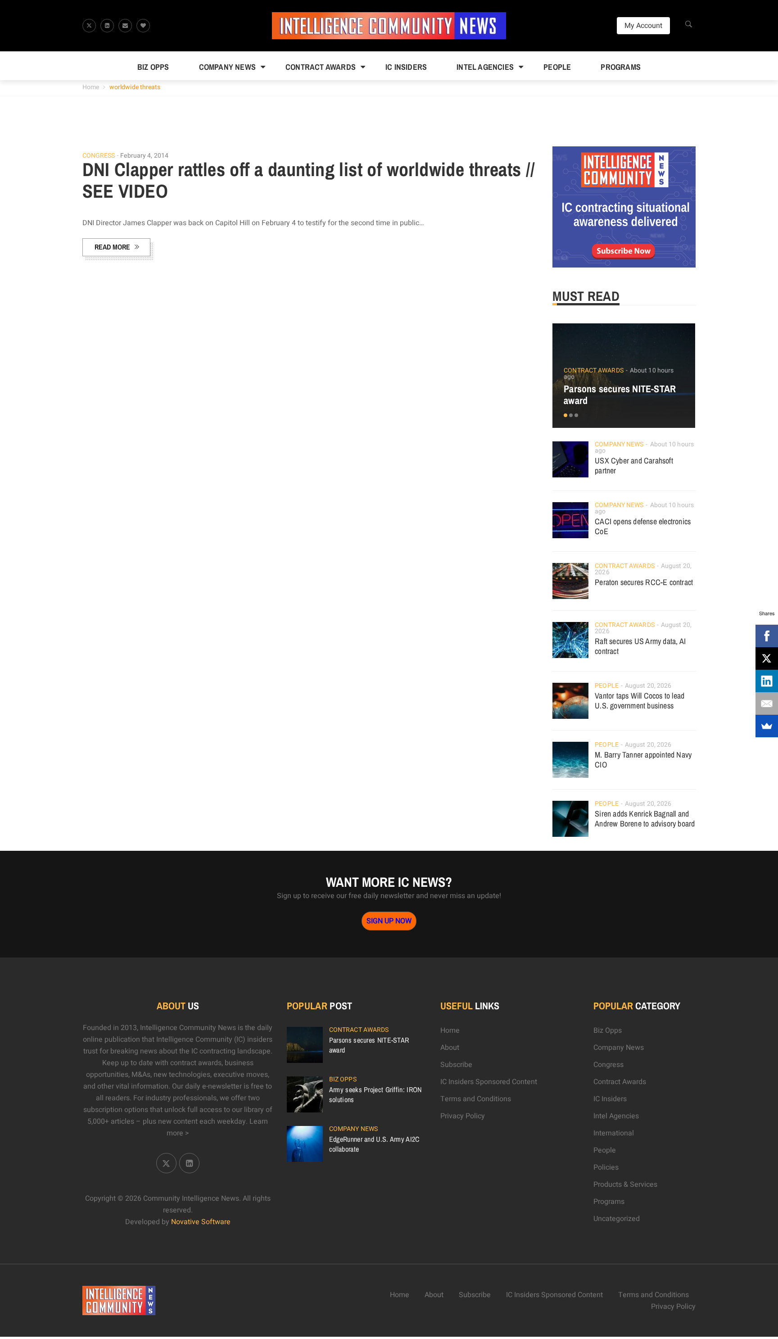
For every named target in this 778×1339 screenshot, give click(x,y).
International (613, 1133)
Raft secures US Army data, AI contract (640, 646)
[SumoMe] (766, 726)
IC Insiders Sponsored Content (488, 1081)
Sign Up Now (389, 921)
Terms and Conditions (475, 1099)
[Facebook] (766, 636)
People (557, 67)
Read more (112, 247)
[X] (766, 658)
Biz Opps (153, 67)
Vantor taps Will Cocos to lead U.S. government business (639, 700)
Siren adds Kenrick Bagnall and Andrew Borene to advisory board (645, 818)
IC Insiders (406, 67)
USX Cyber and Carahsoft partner (634, 465)
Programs (621, 67)
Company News (227, 67)
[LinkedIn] (766, 681)
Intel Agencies (485, 67)
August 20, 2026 (648, 685)
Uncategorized (616, 1218)
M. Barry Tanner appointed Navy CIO (643, 759)
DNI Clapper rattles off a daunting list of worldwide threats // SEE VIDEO (308, 180)
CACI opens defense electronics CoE (643, 526)
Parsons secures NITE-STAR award (620, 394)
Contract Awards (320, 67)
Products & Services (625, 1184)
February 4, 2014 (144, 155)
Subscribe (456, 1064)
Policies (606, 1167)
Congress (98, 155)
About (449, 1047)
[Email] (766, 703)
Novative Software (201, 1221)
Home (90, 87)
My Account (643, 25)
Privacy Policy (462, 1116)
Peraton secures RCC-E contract (644, 582)
